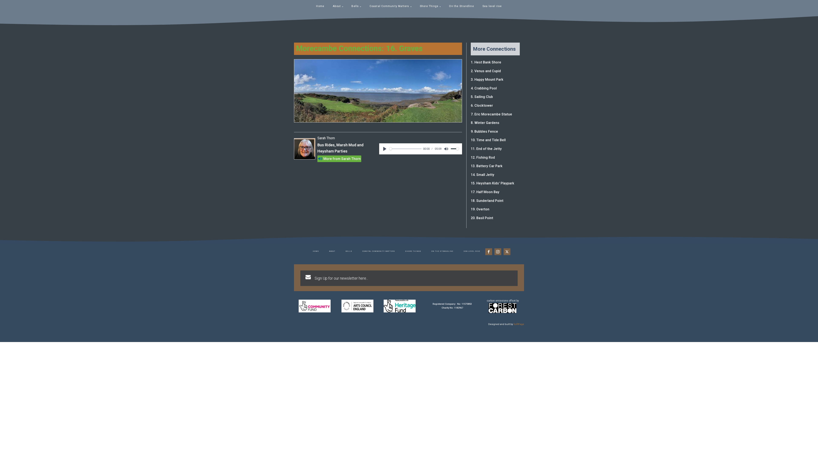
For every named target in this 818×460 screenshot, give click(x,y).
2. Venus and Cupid (486, 71)
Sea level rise (492, 6)
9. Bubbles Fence (484, 131)
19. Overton (480, 209)
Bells (355, 6)
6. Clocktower (482, 106)
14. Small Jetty (482, 175)
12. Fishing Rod (483, 157)
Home (320, 6)
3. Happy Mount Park (487, 80)
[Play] (384, 148)
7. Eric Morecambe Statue (491, 114)
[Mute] (446, 148)
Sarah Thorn (351, 159)
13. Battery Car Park (487, 166)
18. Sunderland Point (487, 201)
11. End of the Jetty (486, 149)
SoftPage (519, 324)
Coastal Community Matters (389, 6)
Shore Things (429, 6)
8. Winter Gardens (485, 123)
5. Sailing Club (482, 97)
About (337, 6)
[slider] (405, 149)
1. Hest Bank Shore (486, 62)
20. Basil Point (482, 218)
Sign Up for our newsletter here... (341, 278)
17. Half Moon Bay (485, 192)
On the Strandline (461, 6)
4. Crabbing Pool (484, 88)
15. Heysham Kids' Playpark (492, 183)
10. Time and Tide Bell (488, 140)
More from (331, 159)
